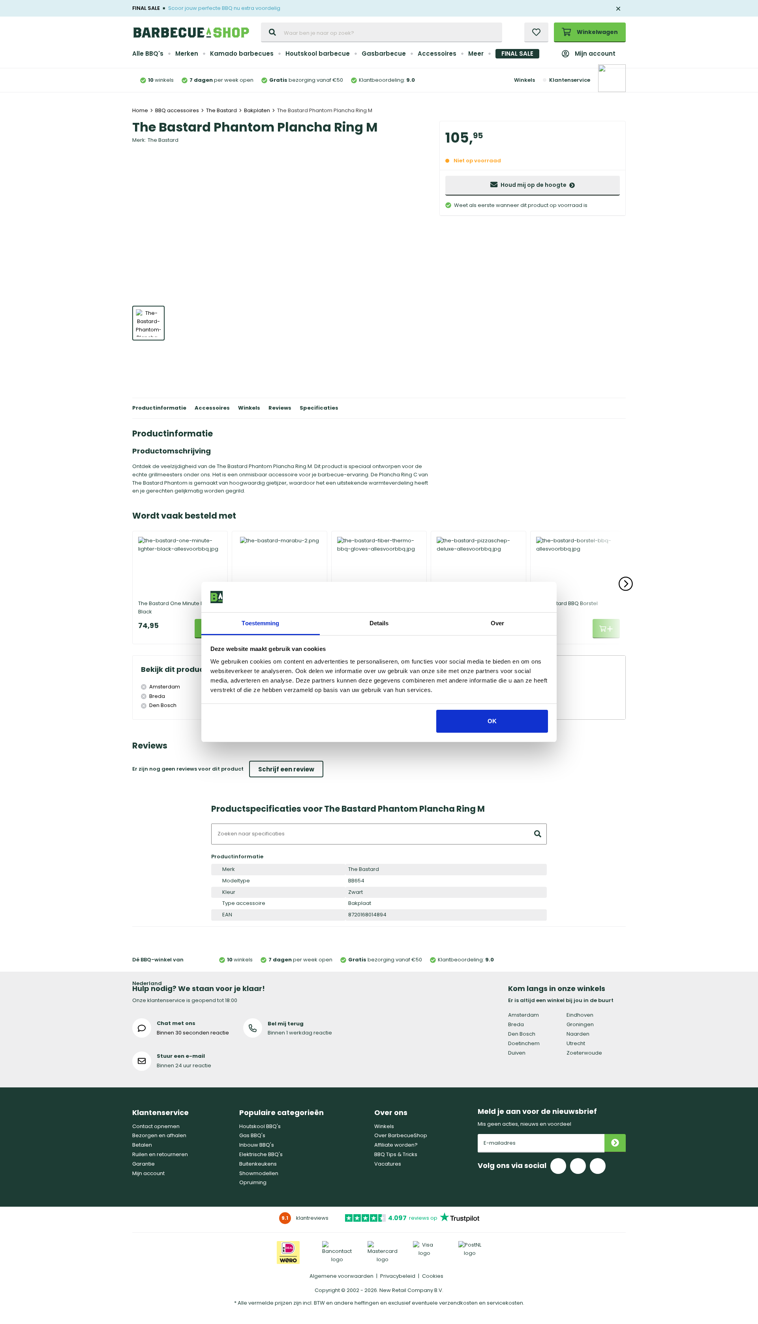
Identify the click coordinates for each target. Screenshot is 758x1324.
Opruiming (252, 1182)
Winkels (524, 80)
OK (492, 721)
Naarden (578, 1034)
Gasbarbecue (384, 53)
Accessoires (437, 53)
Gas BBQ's (252, 1135)
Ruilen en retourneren (160, 1154)
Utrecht (576, 1043)
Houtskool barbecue (317, 53)
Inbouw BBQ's (256, 1145)
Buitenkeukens (258, 1164)
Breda (516, 1024)
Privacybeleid (397, 1276)
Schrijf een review (286, 769)
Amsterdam (523, 1015)
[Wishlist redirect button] (536, 32)
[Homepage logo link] (191, 32)
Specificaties (319, 408)
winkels (161, 80)
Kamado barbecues (242, 53)
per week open (221, 80)
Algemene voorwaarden (341, 1276)
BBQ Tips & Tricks (395, 1154)
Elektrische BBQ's (261, 1154)
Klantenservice (569, 80)
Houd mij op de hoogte (534, 185)
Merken (186, 53)
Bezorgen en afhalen (159, 1135)
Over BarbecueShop (400, 1135)
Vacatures (387, 1164)
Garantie (143, 1164)
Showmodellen (258, 1173)
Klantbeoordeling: (387, 80)
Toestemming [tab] (260, 623)
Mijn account (595, 53)
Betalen (142, 1145)
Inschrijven (615, 1143)
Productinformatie (159, 408)
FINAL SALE (517, 53)
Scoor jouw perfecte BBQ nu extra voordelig (224, 8)
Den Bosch (521, 1034)
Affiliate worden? (396, 1145)
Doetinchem (524, 1043)
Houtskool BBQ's (260, 1126)
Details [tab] (379, 623)
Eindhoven (580, 1015)
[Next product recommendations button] (626, 584)
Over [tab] (497, 623)
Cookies (432, 1276)
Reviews (279, 408)
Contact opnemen (156, 1126)
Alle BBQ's (147, 53)
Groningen (580, 1024)
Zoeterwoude (584, 1053)
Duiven (516, 1053)
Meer (476, 53)
